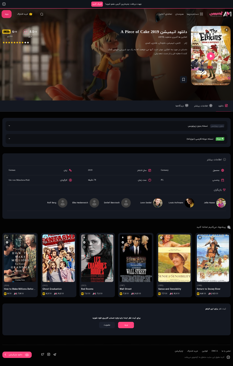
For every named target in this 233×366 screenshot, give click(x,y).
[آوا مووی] (219, 14)
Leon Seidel (145, 202)
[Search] (42, 14)
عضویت (107, 325)
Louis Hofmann (176, 202)
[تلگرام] (55, 354)
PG (162, 180)
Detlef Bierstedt (112, 202)
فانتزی (154, 43)
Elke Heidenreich (80, 202)
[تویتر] (43, 355)
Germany (165, 170)
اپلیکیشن (179, 351)
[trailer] (211, 56)
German (12, 170)
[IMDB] (7, 32)
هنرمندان (179, 14)
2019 (90, 170)
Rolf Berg (51, 202)
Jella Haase (209, 202)
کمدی (147, 43)
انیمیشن (170, 43)
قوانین (205, 351)
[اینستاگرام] (49, 354)
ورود (6, 14)
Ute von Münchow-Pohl (19, 180)
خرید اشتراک (22, 14)
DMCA (215, 351)
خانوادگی (162, 43)
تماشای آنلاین (165, 14)
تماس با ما (226, 351)
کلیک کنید (97, 4)
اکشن (178, 43)
